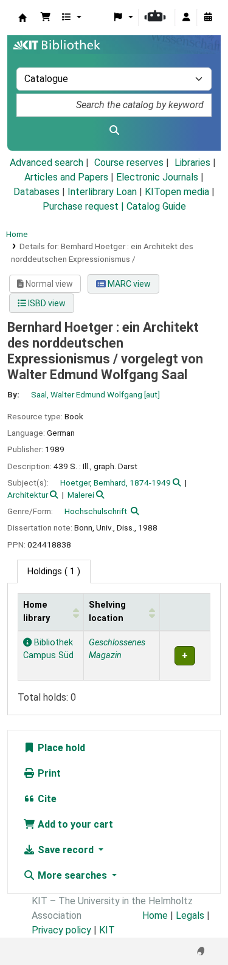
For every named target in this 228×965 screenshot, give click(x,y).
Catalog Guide (156, 206)
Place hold (60, 748)
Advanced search (46, 162)
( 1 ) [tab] (53, 571)
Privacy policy (61, 930)
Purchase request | (84, 206)
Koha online (22, 17)
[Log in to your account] (186, 17)
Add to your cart (74, 824)
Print (48, 773)
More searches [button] (72, 875)
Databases (36, 191)
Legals (190, 915)
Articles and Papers (66, 177)
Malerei (80, 495)
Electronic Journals (157, 177)
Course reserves (129, 162)
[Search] (114, 131)
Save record (65, 850)
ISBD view (46, 303)
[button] (45, 17)
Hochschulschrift (95, 511)
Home (17, 234)
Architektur (27, 495)
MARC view (128, 284)
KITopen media (177, 191)
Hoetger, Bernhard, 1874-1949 (115, 482)
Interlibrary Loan (102, 191)
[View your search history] (208, 17)
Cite (46, 799)
